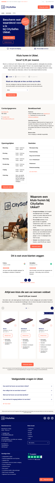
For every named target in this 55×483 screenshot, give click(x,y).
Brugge (30, 432)
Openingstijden (7, 143)
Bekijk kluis (8, 335)
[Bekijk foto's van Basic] (9, 319)
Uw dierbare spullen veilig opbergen (11, 470)
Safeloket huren (6, 466)
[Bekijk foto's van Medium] (45, 319)
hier (6, 441)
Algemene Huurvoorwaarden (9, 474)
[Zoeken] (43, 1)
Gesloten (32, 143)
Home (2, 13)
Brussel (30, 434)
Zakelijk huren (5, 460)
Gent (29, 438)
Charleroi (30, 436)
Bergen (30, 430)
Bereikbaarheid (34, 108)
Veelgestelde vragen (7, 456)
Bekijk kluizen (8, 42)
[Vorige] (25, 280)
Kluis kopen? (5, 468)
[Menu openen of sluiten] (52, 6)
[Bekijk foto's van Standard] (27, 319)
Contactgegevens (8, 108)
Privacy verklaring (6, 464)
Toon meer (7, 403)
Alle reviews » (24, 1)
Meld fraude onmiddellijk (8, 472)
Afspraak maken (43, 7)
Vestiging (8, 13)
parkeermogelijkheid (33, 117)
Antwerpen (31, 428)
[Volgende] (29, 280)
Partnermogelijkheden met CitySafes (11, 458)
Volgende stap (11, 95)
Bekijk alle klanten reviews (27, 282)
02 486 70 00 (51, 1)
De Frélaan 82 (4, 112)
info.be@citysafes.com (8, 118)
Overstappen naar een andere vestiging (11, 462)
